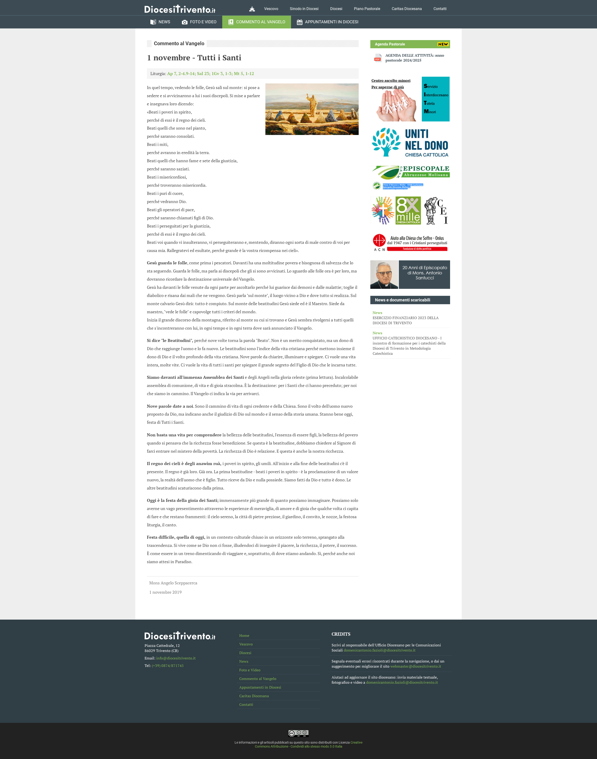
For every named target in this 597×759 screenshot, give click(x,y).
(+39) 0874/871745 (168, 665)
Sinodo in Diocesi (304, 9)
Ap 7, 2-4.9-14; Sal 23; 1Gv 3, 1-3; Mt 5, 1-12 (210, 73)
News (164, 22)
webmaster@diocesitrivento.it (415, 666)
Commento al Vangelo (260, 22)
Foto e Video (203, 22)
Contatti (440, 9)
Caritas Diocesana (407, 9)
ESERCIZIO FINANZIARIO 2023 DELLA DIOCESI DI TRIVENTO (406, 317)
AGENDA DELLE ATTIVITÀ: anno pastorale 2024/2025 (414, 58)
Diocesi (336, 9)
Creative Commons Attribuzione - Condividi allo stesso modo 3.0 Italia (309, 745)
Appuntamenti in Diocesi (331, 22)
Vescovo (271, 9)
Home (244, 635)
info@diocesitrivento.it (176, 658)
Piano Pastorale (367, 9)
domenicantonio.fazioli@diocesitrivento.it (380, 650)
